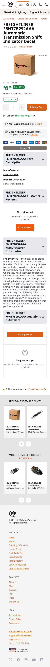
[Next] (28, 444)
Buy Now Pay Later (17, 564)
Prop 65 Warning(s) (37, 389)
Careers (12, 590)
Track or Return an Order (20, 631)
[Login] (35, 4)
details (34, 134)
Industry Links (15, 557)
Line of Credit (15, 549)
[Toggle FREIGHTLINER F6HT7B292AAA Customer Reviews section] (43, 196)
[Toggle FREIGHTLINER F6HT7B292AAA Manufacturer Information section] (43, 246)
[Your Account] (35, 4)
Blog (11, 586)
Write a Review (25, 46)
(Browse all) (25, 458)
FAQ (11, 594)
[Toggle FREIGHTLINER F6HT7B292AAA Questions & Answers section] (43, 317)
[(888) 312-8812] (40, 4)
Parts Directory (16, 560)
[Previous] (21, 444)
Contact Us (14, 601)
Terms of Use (15, 615)
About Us (13, 582)
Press (11, 597)
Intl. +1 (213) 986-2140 (19, 643)
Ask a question (25, 334)
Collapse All (25, 148)
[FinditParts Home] (11, 4)
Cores (11, 537)
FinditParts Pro (15, 553)
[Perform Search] (27, 4)
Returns (12, 541)
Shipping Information (19, 545)
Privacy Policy (15, 619)
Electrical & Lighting (15, 12)
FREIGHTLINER (10, 174)
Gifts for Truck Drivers (19, 568)
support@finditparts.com (20, 635)
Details (38, 124)
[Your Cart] (46, 4)
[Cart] (46, 4)
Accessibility (14, 623)
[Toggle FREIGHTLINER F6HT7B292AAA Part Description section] (43, 159)
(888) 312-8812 (15, 639)
